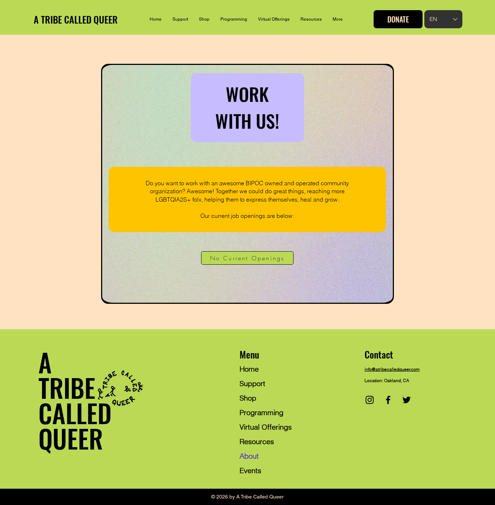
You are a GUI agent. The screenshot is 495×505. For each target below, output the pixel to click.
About (249, 455)
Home (249, 368)
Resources (257, 441)
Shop (248, 397)
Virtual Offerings (266, 426)
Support (252, 383)
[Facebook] (388, 399)
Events (250, 470)
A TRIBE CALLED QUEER (76, 19)
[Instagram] (369, 399)
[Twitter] (406, 399)
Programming (261, 412)
